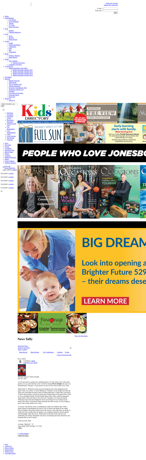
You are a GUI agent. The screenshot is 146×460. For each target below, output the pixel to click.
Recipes (11, 38)
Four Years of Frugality (16, 93)
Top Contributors (48, 352)
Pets (10, 50)
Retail (6, 54)
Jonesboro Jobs (9, 150)
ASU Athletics (13, 61)
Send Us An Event (24, 348)
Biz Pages (8, 145)
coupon (11, 173)
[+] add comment (23, 433)
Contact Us (8, 446)
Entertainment (9, 18)
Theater (11, 23)
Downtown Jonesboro (10, 121)
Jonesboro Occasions (10, 114)
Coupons (7, 156)
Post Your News (23, 346)
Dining (7, 154)
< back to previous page (63, 355)
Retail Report (13, 57)
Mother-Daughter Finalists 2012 (23, 72)
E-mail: (100, 8)
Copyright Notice (10, 453)
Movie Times (9, 152)
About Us (8, 98)
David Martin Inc (9, 168)
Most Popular (35, 352)
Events (7, 147)
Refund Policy (9, 450)
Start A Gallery (22, 349)
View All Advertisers (81, 336)
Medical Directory (10, 157)
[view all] (7, 166)
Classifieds (8, 148)
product (14, 170)
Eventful (11, 91)
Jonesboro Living (10, 117)
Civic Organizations (11, 131)
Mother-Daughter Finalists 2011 (23, 70)
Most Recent (23, 352)
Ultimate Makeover (15, 32)
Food (6, 34)
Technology (12, 52)
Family (11, 43)
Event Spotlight (13, 21)
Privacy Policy (9, 448)
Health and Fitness (14, 45)
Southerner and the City (16, 89)
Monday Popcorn (14, 81)
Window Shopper (14, 55)
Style (6, 29)
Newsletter (8, 77)
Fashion (11, 30)
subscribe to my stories (30, 363)
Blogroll (7, 79)
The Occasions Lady (15, 84)
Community (12, 47)
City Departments (11, 128)
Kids (10, 48)
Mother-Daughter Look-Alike (18, 68)
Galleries (60, 352)
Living (7, 41)
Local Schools (11, 136)
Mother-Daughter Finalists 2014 (23, 75)
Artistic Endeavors (14, 86)
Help (6, 444)
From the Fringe (14, 95)
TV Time (12, 25)
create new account (112, 3)
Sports (7, 59)
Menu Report (13, 39)
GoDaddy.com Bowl (15, 64)
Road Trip (12, 97)
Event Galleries (9, 161)
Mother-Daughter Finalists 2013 (23, 73)
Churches (10, 140)
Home (7, 16)
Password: (99, 10)
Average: (21, 424)
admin (33, 361)
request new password (111, 5)
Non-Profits (10, 138)
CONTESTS (9, 66)
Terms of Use (9, 451)
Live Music (12, 20)
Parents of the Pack (19, 63)
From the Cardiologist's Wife (18, 88)
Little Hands (12, 82)
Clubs (8, 134)
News (10, 36)
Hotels (7, 159)
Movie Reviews (14, 27)
